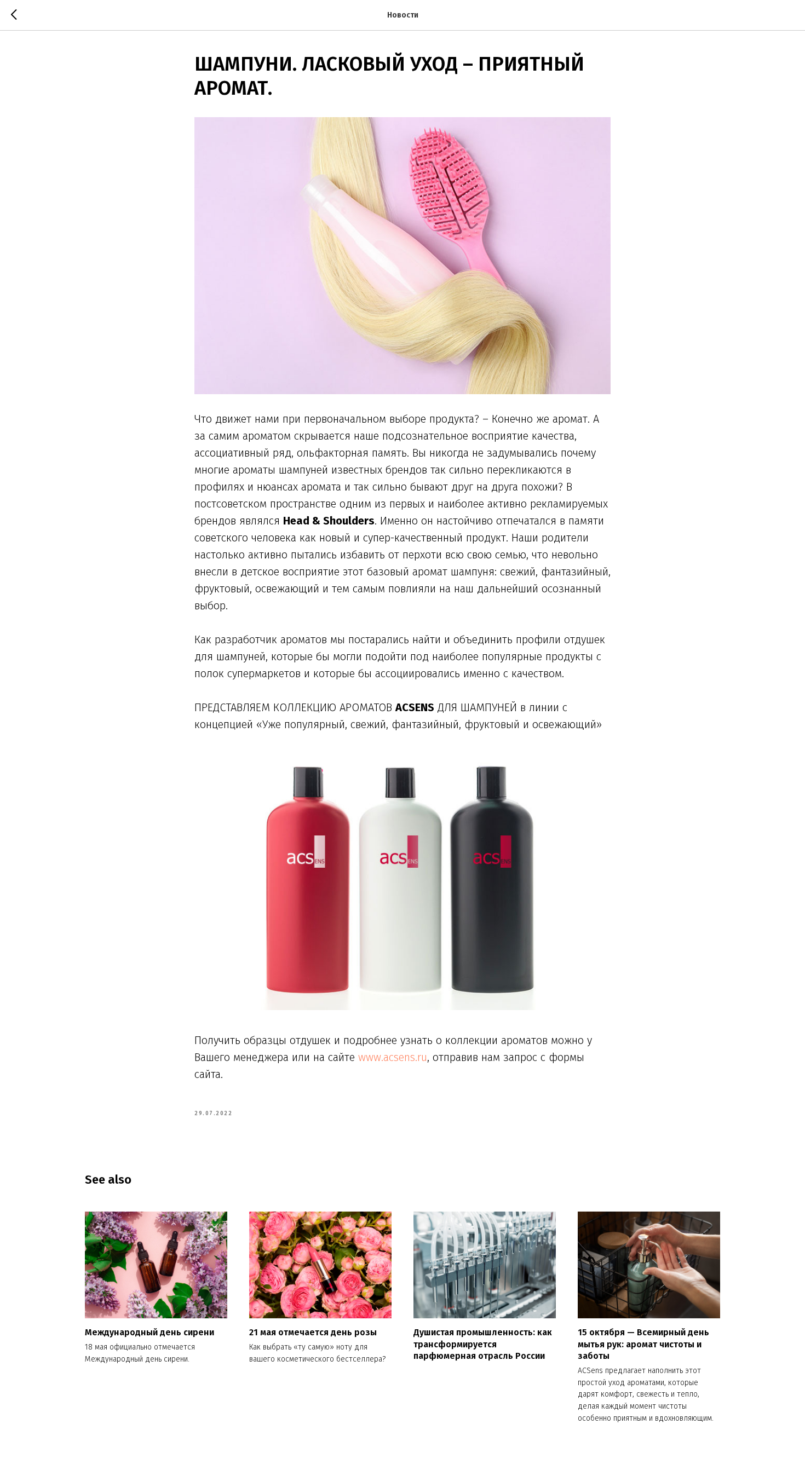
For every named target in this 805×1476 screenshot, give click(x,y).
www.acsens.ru (392, 1057)
